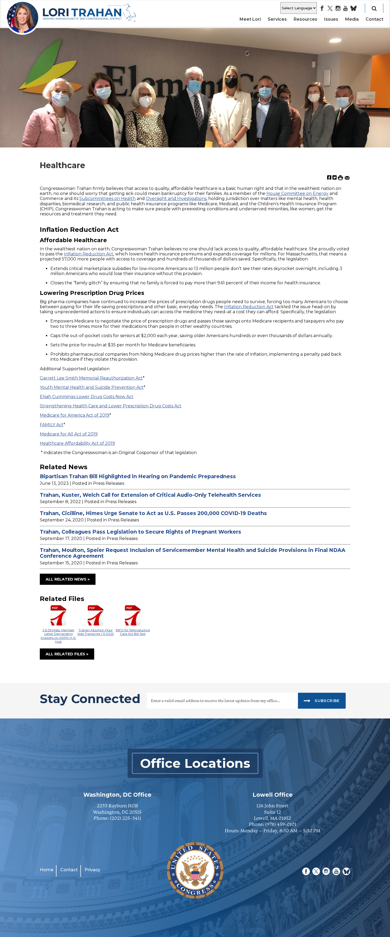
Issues (331, 19)
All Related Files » (67, 654)
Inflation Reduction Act (88, 253)
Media (352, 19)
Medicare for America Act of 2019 (74, 415)
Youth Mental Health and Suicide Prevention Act (92, 387)
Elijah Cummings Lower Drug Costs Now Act (86, 396)
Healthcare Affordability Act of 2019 (77, 443)
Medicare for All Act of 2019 (69, 434)
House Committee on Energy (297, 193)
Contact (374, 19)
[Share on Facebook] (329, 177)
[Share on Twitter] (334, 177)
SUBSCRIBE (326, 700)
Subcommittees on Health (107, 198)
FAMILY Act (51, 424)
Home (46, 869)
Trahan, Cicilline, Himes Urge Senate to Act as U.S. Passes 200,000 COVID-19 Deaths (153, 513)
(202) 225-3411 (125, 818)
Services (277, 19)
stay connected (90, 699)
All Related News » (68, 579)
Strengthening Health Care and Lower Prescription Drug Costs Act (110, 405)
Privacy (92, 869)
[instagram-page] (338, 9)
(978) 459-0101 (280, 824)
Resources (305, 19)
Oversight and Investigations (176, 198)
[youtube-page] (345, 9)
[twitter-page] (330, 9)
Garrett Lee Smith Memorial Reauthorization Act (91, 378)
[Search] (374, 8)
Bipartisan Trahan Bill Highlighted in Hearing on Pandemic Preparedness (138, 476)
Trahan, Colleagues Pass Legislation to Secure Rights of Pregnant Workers (140, 532)
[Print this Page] (340, 177)
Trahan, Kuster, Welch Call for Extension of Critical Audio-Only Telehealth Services (150, 495)
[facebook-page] (322, 9)
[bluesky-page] (353, 9)
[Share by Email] (347, 177)
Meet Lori (250, 19)
